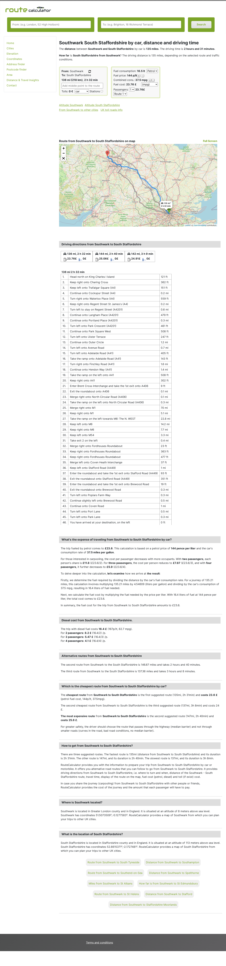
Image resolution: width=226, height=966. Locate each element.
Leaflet (187, 225)
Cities (10, 48)
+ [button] (64, 148)
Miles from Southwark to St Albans (110, 883)
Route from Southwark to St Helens (116, 894)
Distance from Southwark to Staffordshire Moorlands (143, 904)
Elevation (12, 53)
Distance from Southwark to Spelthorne (174, 873)
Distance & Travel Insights (23, 80)
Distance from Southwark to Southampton (172, 862)
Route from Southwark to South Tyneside (113, 862)
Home (10, 43)
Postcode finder (17, 69)
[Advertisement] (30, 147)
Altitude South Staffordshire (102, 105)
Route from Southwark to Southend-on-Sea (115, 873)
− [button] (64, 153)
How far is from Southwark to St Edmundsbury (168, 883)
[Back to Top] (221, 956)
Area (9, 74)
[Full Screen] (63, 158)
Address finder (16, 64)
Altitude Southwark (71, 105)
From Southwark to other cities (78, 109)
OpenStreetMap (200, 225)
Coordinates (14, 59)
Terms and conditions (99, 942)
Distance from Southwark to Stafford (169, 894)
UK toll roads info (112, 109)
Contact (12, 85)
